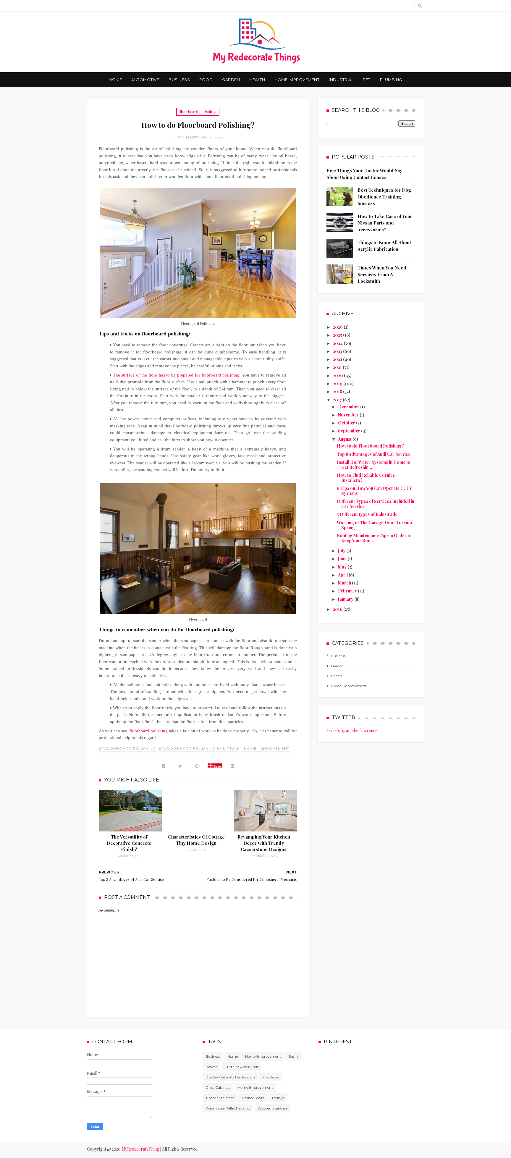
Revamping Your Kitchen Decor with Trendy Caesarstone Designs (263, 843)
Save (217, 766)
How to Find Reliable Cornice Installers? (366, 477)
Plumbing (391, 79)
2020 (338, 375)
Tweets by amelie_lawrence (351, 730)
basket (211, 1067)
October (347, 423)
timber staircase (220, 1098)
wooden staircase (272, 1108)
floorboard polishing (198, 111)
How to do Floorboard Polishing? (370, 446)
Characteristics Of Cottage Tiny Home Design (196, 840)
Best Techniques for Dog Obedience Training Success (384, 196)
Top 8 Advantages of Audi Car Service (373, 454)
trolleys (277, 1098)
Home (115, 79)
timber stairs (252, 1098)
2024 (338, 343)
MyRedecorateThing (140, 1149)
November (349, 415)
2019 (338, 383)
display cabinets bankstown (230, 1077)
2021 (338, 367)
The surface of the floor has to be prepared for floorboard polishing (176, 375)
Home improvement (296, 79)
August (345, 439)
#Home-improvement (265, 748)
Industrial (341, 79)
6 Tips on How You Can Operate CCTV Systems (374, 490)
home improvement (255, 1087)
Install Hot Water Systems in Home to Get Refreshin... (373, 464)
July (342, 550)
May (342, 567)
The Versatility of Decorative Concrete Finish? (129, 843)
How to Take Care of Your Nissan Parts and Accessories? (385, 222)
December (349, 406)
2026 (338, 327)
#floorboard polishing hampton (198, 748)
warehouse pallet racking (228, 1108)
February (348, 591)
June (342, 558)
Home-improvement (349, 686)
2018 (338, 391)
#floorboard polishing (127, 748)
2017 (338, 400)
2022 (338, 359)
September (349, 431)
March (345, 583)
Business (179, 79)
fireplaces (270, 1077)
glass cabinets (218, 1087)
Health (257, 79)
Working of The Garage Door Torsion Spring (374, 525)
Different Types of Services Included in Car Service (375, 503)
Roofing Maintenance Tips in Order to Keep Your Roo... (374, 538)
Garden (231, 79)
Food (206, 79)
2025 (338, 335)
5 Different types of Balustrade (367, 514)
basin (293, 1056)
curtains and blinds (241, 1067)
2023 (338, 351)
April (343, 575)
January (346, 599)
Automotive (145, 79)
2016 (338, 609)
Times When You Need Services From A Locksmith (382, 274)
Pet (367, 79)
